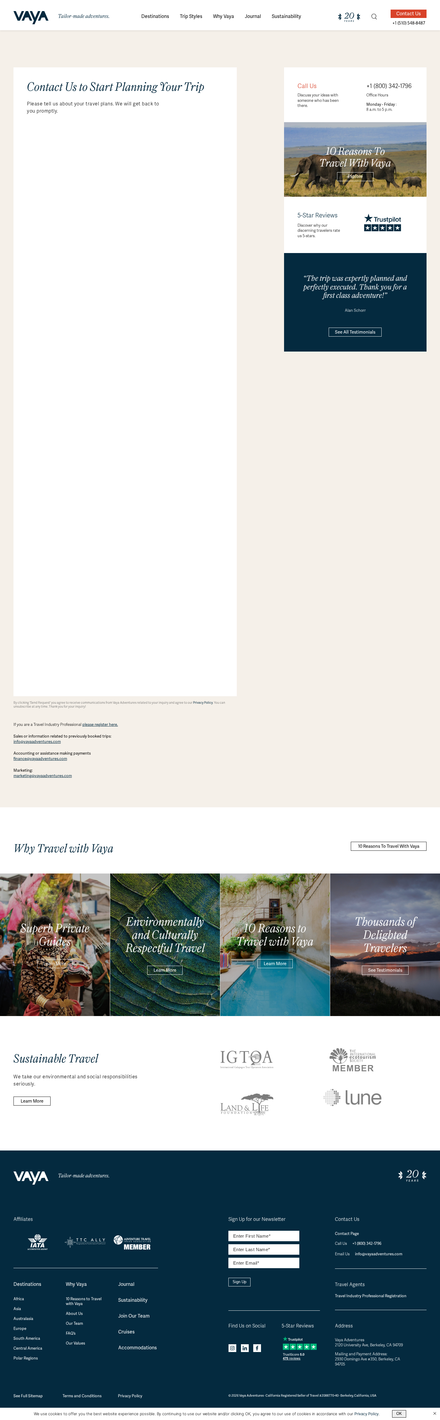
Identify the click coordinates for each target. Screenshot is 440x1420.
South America (26, 1338)
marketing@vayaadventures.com (42, 775)
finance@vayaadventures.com (40, 758)
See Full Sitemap (28, 1395)
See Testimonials (385, 970)
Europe (19, 1328)
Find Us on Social (246, 1326)
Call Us (341, 1243)
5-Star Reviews (298, 1326)
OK (399, 1413)
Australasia (23, 1318)
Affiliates (23, 1219)
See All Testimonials (355, 332)
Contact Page (347, 1233)
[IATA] (38, 1248)
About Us (74, 1313)
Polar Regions (25, 1358)
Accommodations (137, 1348)
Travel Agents (350, 1285)
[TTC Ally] (86, 1246)
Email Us (343, 1254)
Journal (126, 1284)
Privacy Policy (203, 703)
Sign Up (239, 1282)
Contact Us (408, 13)
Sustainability (133, 1300)
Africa (18, 1299)
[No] (435, 1414)
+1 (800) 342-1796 (389, 86)
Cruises (126, 1332)
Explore (355, 176)
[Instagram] (232, 1349)
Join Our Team (134, 1316)
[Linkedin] (245, 1349)
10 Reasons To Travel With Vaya (388, 846)
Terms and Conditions (82, 1395)
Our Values (75, 1343)
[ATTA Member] (134, 1250)
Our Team (74, 1323)
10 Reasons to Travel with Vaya (83, 1301)
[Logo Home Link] (30, 18)
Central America (27, 1348)
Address (344, 1326)
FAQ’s (70, 1333)
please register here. (100, 724)
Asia (17, 1309)
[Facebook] (257, 1349)
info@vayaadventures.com (37, 741)
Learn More (54, 964)
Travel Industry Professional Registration (370, 1295)
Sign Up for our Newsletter (257, 1219)
